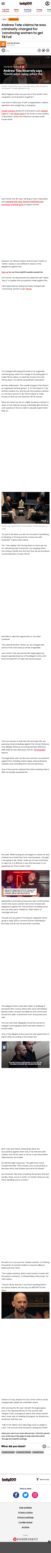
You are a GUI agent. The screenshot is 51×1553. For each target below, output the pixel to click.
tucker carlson (8, 1452)
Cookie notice (25, 1522)
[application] (25, 69)
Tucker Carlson (8, 111)
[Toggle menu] (4, 3)
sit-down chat (17, 114)
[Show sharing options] (48, 522)
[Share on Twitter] (43, 50)
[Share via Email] (47, 50)
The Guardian (39, 750)
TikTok (29, 289)
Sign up (4, 272)
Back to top (44, 1479)
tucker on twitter (23, 1452)
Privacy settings (25, 1517)
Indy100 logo (25, 3)
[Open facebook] (16, 1495)
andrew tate (13, 19)
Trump (39, 10)
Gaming (27, 10)
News (16, 10)
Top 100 (5, 10)
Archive (25, 1527)
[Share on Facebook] (39, 50)
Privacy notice (25, 1512)
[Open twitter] (25, 1495)
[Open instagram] (35, 1495)
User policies (25, 1507)
